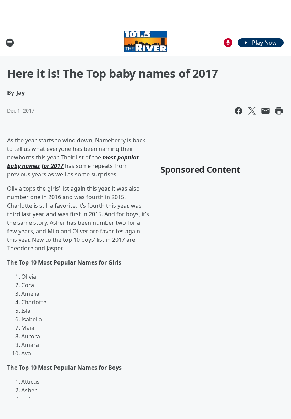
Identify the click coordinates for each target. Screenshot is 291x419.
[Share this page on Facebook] (238, 111)
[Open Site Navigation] (10, 42)
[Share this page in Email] (265, 111)
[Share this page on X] (252, 111)
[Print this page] (279, 111)
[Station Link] (145, 42)
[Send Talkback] (228, 42)
